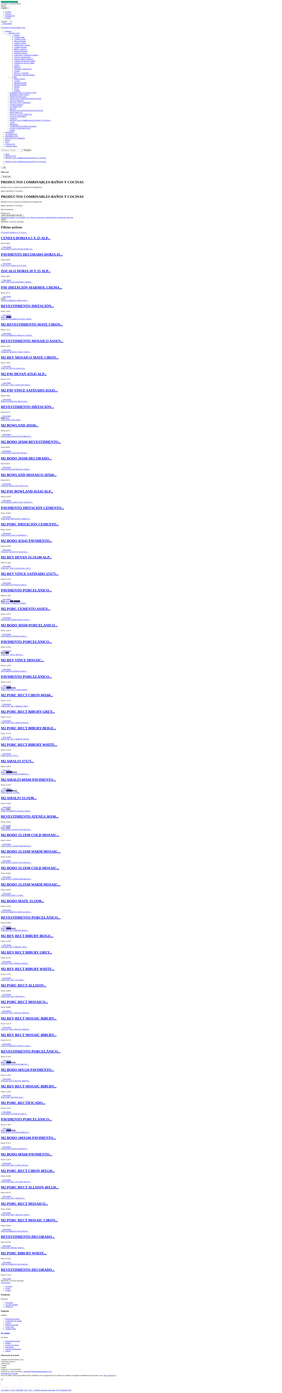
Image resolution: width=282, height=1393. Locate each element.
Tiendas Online (10, 1329)
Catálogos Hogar (11, 146)
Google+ (8, 1290)
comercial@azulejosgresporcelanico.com (37, 1371)
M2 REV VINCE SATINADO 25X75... (29, 574)
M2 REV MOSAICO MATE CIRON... (29, 357)
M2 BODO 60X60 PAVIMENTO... (26, 1154)
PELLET (13, 108)
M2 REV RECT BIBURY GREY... (26, 952)
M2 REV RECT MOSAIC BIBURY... (29, 1018)
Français (8, 14)
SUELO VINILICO (17, 101)
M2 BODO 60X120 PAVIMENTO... (27, 1070)
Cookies (8, 1323)
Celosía (16, 65)
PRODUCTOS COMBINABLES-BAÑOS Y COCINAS (30, 120)
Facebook (8, 1286)
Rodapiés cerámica (20, 53)
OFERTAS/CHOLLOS (18, 97)
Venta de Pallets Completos (23, 59)
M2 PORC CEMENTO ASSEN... (25, 609)
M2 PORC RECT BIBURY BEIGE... (28, 728)
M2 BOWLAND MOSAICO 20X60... (29, 475)
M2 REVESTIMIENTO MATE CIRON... (32, 324)
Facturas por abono (12, 1345)
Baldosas (17, 67)
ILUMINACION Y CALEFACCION (23, 93)
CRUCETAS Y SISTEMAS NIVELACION (25, 99)
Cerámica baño (19, 37)
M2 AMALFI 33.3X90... (19, 798)
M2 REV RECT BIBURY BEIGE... (27, 936)
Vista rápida (6, 247)
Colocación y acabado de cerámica (26, 55)
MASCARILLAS (16, 112)
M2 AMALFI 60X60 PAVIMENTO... (28, 780)
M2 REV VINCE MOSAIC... (22, 660)
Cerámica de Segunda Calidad (24, 61)
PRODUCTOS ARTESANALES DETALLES (26, 110)
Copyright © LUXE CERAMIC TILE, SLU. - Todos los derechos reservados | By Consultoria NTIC (36, 1390)
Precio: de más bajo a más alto (12, 215)
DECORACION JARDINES (20, 103)
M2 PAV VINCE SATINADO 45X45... (29, 390)
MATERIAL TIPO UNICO (19, 95)
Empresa (8, 31)
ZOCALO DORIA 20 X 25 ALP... (26, 271)
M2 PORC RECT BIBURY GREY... (28, 712)
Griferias (17, 91)
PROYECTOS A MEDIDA (15, 138)
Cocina (12, 122)
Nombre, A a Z (14, 217)
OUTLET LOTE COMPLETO (21, 114)
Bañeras (17, 87)
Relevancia (5, 217)
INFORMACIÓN (11, 136)
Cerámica (15, 35)
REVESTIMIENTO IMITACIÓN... (27, 306)
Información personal (12, 1341)
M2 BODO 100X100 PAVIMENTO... (28, 1138)
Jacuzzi (16, 89)
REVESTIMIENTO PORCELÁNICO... (30, 917)
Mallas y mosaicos (20, 49)
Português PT (10, 16)
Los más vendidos (11, 1305)
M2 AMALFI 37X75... (17, 761)
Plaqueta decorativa (21, 51)
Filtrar (3, 220)
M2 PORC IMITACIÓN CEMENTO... (30, 524)
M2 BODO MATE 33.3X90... (22, 901)
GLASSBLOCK (16, 107)
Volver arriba (6, 1283)
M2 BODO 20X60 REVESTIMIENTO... (31, 442)
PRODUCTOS (12, 33)
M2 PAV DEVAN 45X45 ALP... (24, 374)
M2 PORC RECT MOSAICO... (24, 1002)
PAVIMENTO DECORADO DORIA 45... (32, 254)
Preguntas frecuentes (12, 1319)
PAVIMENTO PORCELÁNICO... (26, 590)
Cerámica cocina (20, 39)
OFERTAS (9, 1307)
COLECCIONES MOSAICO (20, 128)
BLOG (7, 140)
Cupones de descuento (13, 1349)
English (8, 18)
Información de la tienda (9, 1373)
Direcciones (9, 1347)
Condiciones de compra (13, 1321)
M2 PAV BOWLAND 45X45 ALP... (27, 491)
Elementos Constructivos (22, 69)
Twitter (7, 1288)
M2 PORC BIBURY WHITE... (24, 1253)
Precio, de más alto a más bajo (62, 217)
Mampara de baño (20, 83)
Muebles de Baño (20, 85)
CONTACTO (10, 144)
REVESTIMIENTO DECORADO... (28, 1237)
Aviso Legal (9, 1327)
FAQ (7, 142)
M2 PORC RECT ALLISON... (23, 985)
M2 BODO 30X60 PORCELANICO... (29, 625)
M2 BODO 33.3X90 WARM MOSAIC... (30, 851)
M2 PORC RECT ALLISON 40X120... (30, 1187)
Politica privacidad (11, 1325)
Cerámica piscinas (20, 47)
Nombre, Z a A (25, 217)
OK (3, 167)
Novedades (9, 1303)
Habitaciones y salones (22, 45)
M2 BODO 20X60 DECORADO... (26, 458)
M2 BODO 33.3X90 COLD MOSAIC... (30, 835)
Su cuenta (5, 1333)
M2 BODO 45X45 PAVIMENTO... (26, 541)
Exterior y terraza (20, 43)
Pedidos (8, 1343)
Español (8, 12)
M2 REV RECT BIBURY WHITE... (27, 969)
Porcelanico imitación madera (24, 75)
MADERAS (9, 132)
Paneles (12, 130)
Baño (13, 77)
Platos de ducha (19, 79)
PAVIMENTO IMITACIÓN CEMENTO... (32, 508)
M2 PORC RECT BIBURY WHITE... (29, 745)
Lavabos (17, 71)
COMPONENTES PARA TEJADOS (23, 126)
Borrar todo (6, 176)
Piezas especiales (20, 41)
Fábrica (7, 1351)
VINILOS (13, 118)
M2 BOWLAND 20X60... (19, 425)
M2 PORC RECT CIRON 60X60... (27, 695)
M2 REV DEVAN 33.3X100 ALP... (26, 557)
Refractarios (14, 124)
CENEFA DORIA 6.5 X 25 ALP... (25, 238)
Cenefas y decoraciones (22, 57)
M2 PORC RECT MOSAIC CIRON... (29, 1220)
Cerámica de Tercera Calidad (24, 63)
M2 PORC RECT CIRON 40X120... (28, 1171)
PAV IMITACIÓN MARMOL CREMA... (31, 287)
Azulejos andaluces (16, 105)
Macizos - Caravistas (21, 73)
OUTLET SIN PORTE (18, 116)
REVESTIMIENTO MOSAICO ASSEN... (32, 341)
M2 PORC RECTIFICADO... (23, 1103)
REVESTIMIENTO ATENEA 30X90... (29, 816)
